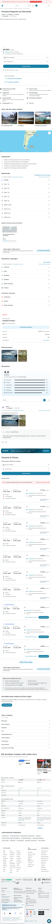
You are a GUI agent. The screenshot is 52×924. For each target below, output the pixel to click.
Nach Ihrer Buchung (6, 900)
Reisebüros (28, 898)
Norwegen (19, 852)
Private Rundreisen (45, 871)
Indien (4, 869)
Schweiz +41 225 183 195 (43, 897)
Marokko (5, 862)
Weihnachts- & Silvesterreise (31, 840)
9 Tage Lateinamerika (14, 835)
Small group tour (5, 835)
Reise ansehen (43, 500)
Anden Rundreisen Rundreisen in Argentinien (11, 838)
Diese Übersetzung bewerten (44, 176)
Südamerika (5, 858)
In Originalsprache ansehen (17, 176)
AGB (35, 920)
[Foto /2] (10, 420)
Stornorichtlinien (5, 902)
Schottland (19, 858)
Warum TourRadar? (5, 899)
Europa (4, 856)
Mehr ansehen (21, 820)
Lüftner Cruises (31, 864)
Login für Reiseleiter (30, 893)
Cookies (31, 920)
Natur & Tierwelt (5, 840)
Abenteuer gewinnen (6, 897)
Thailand (11, 858)
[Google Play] (41, 914)
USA (17, 871)
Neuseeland (12, 852)
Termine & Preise (26, 66)
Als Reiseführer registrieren (31, 891)
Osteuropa (19, 854)
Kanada (18, 869)
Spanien (18, 863)
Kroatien (18, 850)
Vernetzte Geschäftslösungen (20, 892)
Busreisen (43, 863)
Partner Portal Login (30, 905)
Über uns (3, 890)
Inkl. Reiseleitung (20, 840)
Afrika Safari (43, 852)
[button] (26, 52)
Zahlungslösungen (17, 900)
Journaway (30, 862)
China (4, 867)
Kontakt (39, 890)
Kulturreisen (43, 862)
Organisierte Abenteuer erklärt (20, 891)
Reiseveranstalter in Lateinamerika (27, 835)
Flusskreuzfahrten (44, 856)
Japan (11, 850)
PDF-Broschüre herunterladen (14, 78)
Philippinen (12, 854)
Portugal (18, 856)
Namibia (4, 863)
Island (11, 870)
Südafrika (5, 865)
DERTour (30, 857)
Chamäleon (30, 855)
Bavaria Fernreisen (32, 854)
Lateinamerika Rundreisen (38, 838)
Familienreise (12, 840)
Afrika (4, 850)
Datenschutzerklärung (6, 919)
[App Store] (41, 912)
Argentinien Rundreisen (26, 838)
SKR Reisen (30, 866)
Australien (5, 854)
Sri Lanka (12, 856)
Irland (11, 868)
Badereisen (43, 867)
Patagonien (38, 835)
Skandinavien (19, 862)
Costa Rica (19, 867)
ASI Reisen (30, 852)
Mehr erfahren (46, 340)
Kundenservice (41, 891)
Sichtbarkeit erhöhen (18, 901)
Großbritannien (13, 867)
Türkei (18, 865)
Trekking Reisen (44, 860)
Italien (11, 872)
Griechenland (12, 865)
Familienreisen (44, 869)
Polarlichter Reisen (45, 858)
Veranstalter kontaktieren (13, 82)
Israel (4, 871)
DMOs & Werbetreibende (31, 901)
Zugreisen (43, 865)
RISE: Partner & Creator (31, 899)
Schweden (19, 860)
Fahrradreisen (44, 854)
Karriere (6, 891)
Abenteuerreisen (44, 850)
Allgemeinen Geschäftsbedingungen (13, 918)
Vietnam (11, 860)
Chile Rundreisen (41, 840)
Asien (4, 852)
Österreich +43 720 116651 (43, 895)
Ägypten (4, 860)
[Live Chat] (49, 921)
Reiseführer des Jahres (30, 890)
